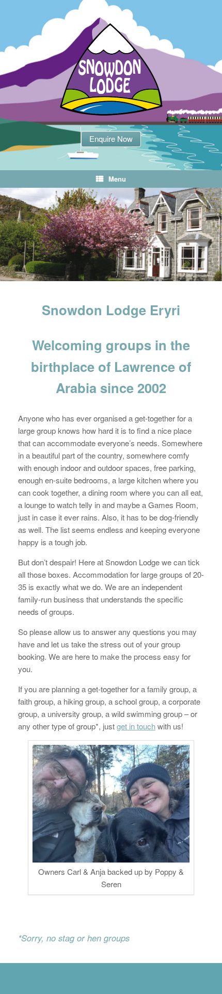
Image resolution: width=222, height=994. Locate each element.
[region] (111, 234)
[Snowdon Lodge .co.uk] (111, 69)
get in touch (136, 726)
